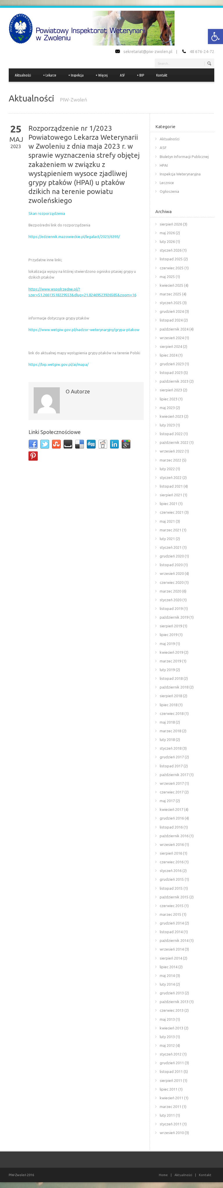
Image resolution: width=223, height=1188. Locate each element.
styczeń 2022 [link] (170, 477)
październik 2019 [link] (174, 617)
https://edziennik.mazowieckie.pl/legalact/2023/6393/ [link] (74, 237)
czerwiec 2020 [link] (172, 582)
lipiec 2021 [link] (168, 504)
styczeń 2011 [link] (170, 1124)
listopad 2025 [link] (171, 259)
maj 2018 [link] (167, 722)
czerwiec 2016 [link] (172, 862)
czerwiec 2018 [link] (172, 713)
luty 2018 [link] (167, 739)
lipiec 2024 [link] (168, 355)
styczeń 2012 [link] (170, 1054)
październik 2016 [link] (174, 836)
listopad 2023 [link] (171, 372)
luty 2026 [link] (167, 241)
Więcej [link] (102, 75)
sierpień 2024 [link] (171, 346)
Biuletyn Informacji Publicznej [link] (184, 157)
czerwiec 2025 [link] (172, 268)
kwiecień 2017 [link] (171, 809)
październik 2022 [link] (174, 442)
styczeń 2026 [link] (170, 250)
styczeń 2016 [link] (170, 871)
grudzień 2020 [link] (172, 556)
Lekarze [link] (49, 75)
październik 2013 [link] (174, 1002)
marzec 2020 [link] (170, 591)
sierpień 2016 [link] (171, 853)
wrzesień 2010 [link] (172, 1133)
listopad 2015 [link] (171, 888)
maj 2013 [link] (167, 1019)
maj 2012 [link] (167, 1045)
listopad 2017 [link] (171, 766)
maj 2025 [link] (167, 277)
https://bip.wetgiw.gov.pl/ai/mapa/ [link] (58, 364)
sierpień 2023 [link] (171, 390)
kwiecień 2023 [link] (171, 416)
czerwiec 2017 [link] (172, 792)
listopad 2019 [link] (171, 608)
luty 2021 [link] (167, 539)
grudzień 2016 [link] (172, 818)
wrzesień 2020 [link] (172, 573)
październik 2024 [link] (174, 329)
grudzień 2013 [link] (172, 993)
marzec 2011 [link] (170, 1107)
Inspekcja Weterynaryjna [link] (180, 174)
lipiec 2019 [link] (168, 635)
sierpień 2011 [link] (171, 1080)
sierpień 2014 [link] (171, 958)
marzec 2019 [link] (170, 661)
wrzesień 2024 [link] (172, 338)
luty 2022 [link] (167, 469)
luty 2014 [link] (167, 984)
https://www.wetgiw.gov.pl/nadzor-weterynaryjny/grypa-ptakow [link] (83, 330)
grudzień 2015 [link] (172, 879)
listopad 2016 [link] (171, 827)
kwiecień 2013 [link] (171, 1028)
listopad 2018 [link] (171, 678)
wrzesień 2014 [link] (172, 949)
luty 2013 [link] (167, 1037)
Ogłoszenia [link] (169, 191)
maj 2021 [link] (167, 521)
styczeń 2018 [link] (170, 748)
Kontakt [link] (161, 75)
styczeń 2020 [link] (170, 600)
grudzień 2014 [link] (172, 923)
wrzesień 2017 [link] (172, 783)
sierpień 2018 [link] (171, 696)
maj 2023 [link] (167, 408)
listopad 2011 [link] (171, 1071)
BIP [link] (140, 75)
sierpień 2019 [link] (171, 626)
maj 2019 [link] (167, 644)
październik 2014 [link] (174, 940)
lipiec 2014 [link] (168, 967)
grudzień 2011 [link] (172, 1063)
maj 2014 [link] (167, 975)
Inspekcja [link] (76, 75)
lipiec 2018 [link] (168, 705)
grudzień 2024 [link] (172, 311)
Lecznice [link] (167, 183)
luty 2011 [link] (167, 1115)
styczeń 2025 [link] (170, 303)
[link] (215, 36)
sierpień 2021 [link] (171, 495)
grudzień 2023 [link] (172, 364)
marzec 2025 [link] (170, 294)
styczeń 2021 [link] (170, 547)
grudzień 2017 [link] (172, 757)
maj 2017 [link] (167, 801)
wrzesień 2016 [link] (172, 844)
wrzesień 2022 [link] (172, 451)
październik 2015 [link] (174, 897)
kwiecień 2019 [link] (171, 652)
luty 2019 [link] (167, 670)
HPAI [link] (164, 165)
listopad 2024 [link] (171, 320)
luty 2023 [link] (167, 425)
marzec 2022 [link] (170, 460)
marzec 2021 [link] (170, 530)
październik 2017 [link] (174, 775)
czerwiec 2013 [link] (172, 1010)
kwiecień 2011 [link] (171, 1098)
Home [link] (163, 1175)
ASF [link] (122, 75)
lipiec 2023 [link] (168, 399)
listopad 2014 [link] (171, 932)
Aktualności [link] (23, 75)
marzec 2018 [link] (170, 731)
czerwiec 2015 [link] (172, 906)
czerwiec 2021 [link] (172, 512)
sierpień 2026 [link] (171, 224)
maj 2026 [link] (167, 233)
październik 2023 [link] (174, 381)
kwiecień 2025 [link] (171, 285)
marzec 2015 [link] (170, 914)
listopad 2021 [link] (171, 486)
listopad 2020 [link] (171, 565)
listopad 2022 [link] (171, 434)
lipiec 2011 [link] (168, 1089)
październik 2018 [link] (174, 687)
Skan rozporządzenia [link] (46, 213)
